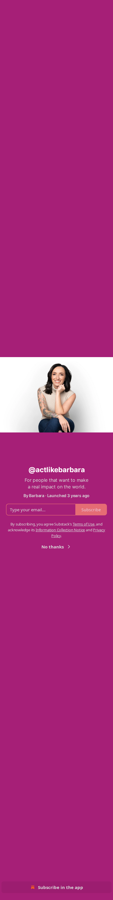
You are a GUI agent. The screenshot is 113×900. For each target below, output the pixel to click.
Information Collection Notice (60, 529)
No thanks (52, 547)
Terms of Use (83, 524)
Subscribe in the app (60, 887)
